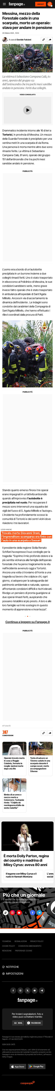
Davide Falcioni (24, 39)
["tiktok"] (5, 912)
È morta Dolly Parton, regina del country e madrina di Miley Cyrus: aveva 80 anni (26, 860)
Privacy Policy (36, 941)
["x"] (25, 912)
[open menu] (3, 4)
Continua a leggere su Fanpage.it (27, 622)
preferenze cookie (23, 951)
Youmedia (6, 941)
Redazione (7, 951)
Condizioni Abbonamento (29, 946)
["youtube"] (19, 912)
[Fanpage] (27, 1000)
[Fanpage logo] (17, 4)
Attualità (6, 726)
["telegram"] (39, 912)
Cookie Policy (8, 946)
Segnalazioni (21, 941)
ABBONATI (40, 4)
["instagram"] (12, 912)
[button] (50, 39)
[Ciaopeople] (28, 1083)
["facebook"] (32, 912)
